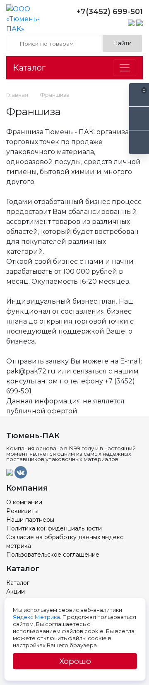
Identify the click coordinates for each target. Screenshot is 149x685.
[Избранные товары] (139, 118)
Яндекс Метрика (36, 617)
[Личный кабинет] (139, 142)
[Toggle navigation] (124, 67)
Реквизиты (22, 511)
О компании (24, 502)
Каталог (29, 68)
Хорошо (75, 661)
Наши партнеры (30, 519)
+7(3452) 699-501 (110, 11)
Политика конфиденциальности (54, 528)
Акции (15, 591)
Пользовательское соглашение (52, 554)
